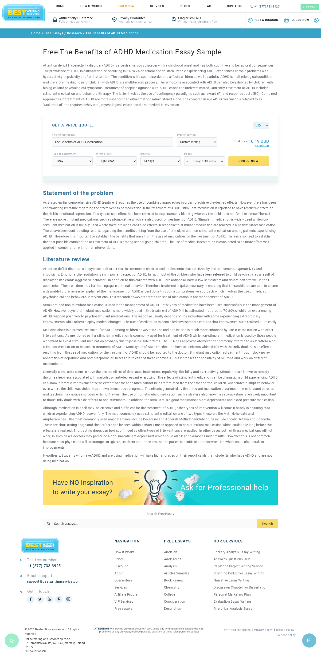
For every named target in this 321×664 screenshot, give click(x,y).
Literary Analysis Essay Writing (237, 552)
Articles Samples (176, 573)
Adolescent (172, 559)
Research (74, 33)
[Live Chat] (309, 640)
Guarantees (123, 580)
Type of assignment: (64, 153)
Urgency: (145, 153)
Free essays (123, 608)
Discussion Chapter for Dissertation (240, 587)
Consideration (174, 601)
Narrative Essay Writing (231, 580)
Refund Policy (285, 630)
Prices (185, 6)
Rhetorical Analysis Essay (233, 608)
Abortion (170, 552)
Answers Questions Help (232, 559)
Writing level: (104, 153)
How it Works (124, 552)
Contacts (234, 6)
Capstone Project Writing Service (238, 566)
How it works (91, 6)
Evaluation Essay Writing (232, 601)
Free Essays (53, 33)
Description (172, 608)
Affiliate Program (127, 594)
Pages (188, 153)
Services (157, 6)
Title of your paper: (63, 134)
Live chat (310, 6)
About (119, 573)
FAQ (208, 6)
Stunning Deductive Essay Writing (239, 573)
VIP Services (123, 601)
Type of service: (186, 134)
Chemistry (172, 587)
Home (60, 6)
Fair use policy (286, 635)
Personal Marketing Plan (232, 594)
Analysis (170, 566)
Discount (121, 566)
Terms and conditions (236, 630)
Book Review (173, 580)
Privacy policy (263, 630)
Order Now (125, 6)
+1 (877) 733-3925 (267, 6)
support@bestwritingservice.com (54, 581)
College (169, 594)
